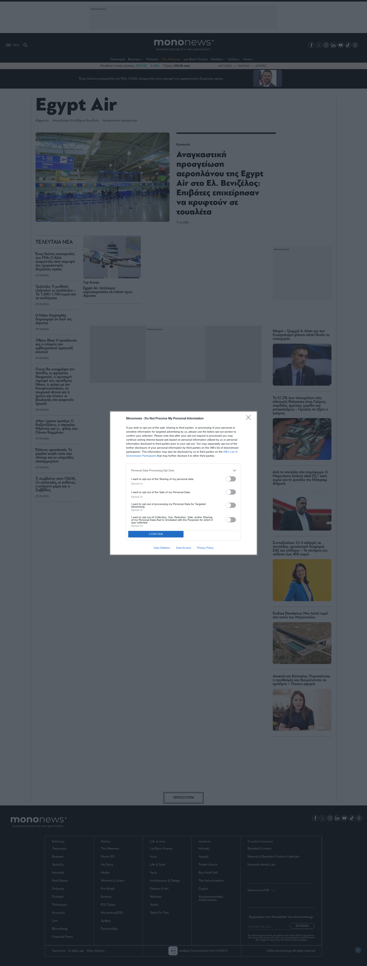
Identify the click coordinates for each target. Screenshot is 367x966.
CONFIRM (156, 534)
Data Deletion (162, 547)
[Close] (249, 418)
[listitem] (183, 470)
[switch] (231, 478)
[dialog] (183, 483)
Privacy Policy (205, 547)
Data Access (183, 547)
